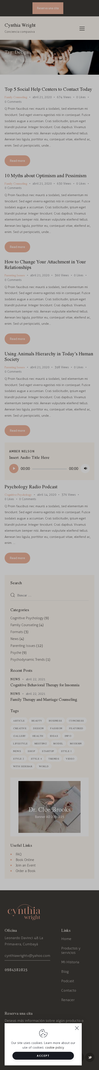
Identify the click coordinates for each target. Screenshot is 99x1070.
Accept (43, 1055)
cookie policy (54, 1047)
